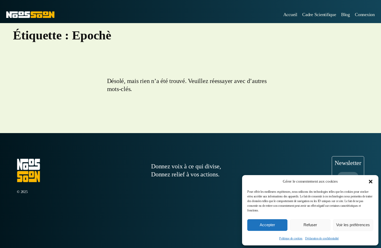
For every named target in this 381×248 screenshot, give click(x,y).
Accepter (267, 225)
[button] (370, 181)
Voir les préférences (353, 225)
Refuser (310, 225)
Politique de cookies (290, 238)
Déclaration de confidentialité (322, 238)
